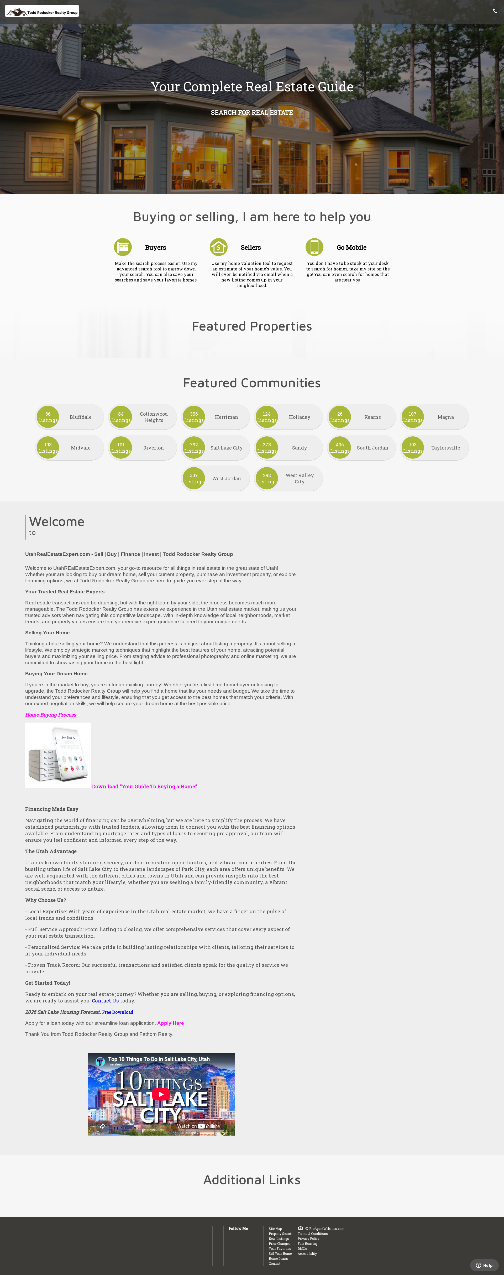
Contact (274, 1263)
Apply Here (170, 1023)
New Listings (279, 1238)
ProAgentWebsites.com (326, 1228)
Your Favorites (280, 1248)
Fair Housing (308, 1243)
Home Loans (278, 1258)
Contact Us (105, 1000)
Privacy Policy (308, 1238)
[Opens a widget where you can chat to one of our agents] (484, 1265)
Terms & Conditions (313, 1233)
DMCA (302, 1248)
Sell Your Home (280, 1253)
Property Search (280, 1233)
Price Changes (279, 1243)
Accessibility (307, 1253)
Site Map (275, 1228)
